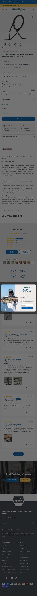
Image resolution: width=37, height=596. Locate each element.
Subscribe (27, 308)
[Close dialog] (35, 285)
